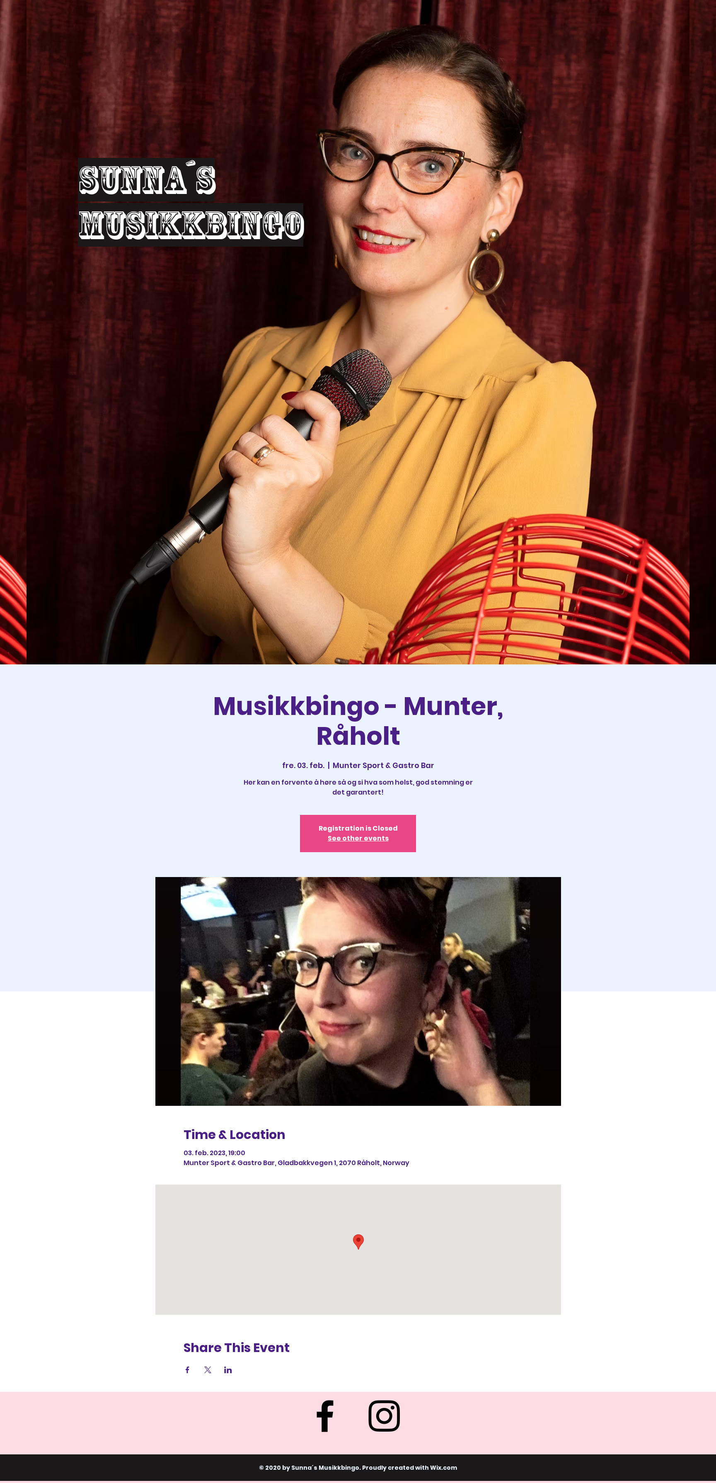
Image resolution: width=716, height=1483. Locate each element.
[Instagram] (384, 1416)
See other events (358, 838)
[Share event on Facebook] (187, 1370)
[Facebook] (325, 1416)
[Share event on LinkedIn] (228, 1370)
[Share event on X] (208, 1370)
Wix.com (443, 1468)
